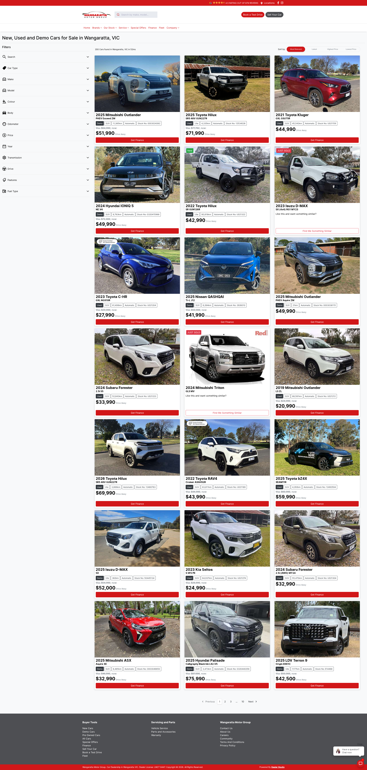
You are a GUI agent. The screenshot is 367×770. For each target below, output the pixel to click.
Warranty (156, 735)
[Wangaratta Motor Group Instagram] (283, 2)
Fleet (161, 27)
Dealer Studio (278, 767)
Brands (96, 27)
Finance (152, 27)
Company (172, 27)
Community (226, 738)
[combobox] (136, 14)
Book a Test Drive (92, 752)
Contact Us (226, 728)
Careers (224, 735)
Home (87, 27)
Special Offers (138, 27)
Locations (269, 2)
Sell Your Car (89, 748)
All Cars (86, 738)
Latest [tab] (314, 49)
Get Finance (137, 140)
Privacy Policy (227, 745)
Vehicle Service (159, 728)
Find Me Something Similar (317, 230)
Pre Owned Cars (91, 735)
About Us (225, 731)
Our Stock (109, 27)
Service (123, 27)
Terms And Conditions (232, 742)
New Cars (87, 728)
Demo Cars (88, 731)
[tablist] (323, 49)
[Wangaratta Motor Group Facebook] (279, 2)
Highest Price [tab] (332, 49)
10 (243, 701)
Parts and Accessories (163, 731)
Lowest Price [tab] (351, 49)
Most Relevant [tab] (296, 49)
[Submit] (118, 14)
